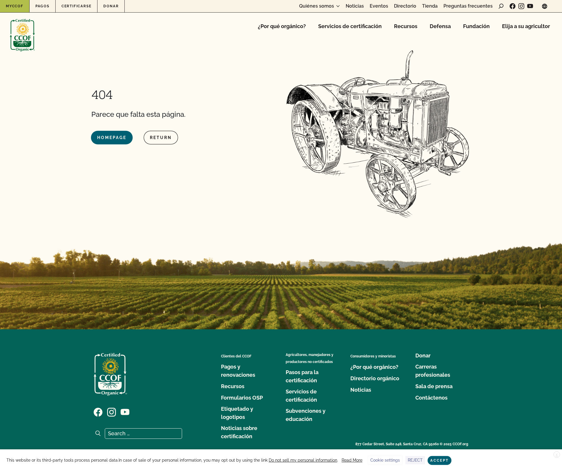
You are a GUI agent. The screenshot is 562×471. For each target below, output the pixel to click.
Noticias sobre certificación (239, 432)
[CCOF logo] (22, 29)
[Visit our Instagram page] (521, 6)
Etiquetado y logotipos (237, 413)
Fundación (476, 26)
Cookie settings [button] (385, 460)
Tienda (430, 6)
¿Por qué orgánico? (282, 26)
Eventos (379, 6)
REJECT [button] (415, 460)
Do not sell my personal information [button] (303, 460)
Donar (111, 6)
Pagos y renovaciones (238, 371)
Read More (352, 460)
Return (161, 137)
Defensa (440, 26)
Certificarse (76, 6)
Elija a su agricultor (526, 26)
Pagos (42, 6)
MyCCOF (14, 6)
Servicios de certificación (350, 26)
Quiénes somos (316, 6)
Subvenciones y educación (305, 415)
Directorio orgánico (374, 378)
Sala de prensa (434, 386)
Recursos (405, 26)
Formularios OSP (242, 398)
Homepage (111, 137)
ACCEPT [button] (439, 460)
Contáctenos (431, 398)
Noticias (355, 6)
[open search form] (501, 6)
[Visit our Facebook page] (512, 6)
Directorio (405, 6)
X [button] (557, 455)
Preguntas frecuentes (468, 6)
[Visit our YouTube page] (530, 6)
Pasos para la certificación (302, 376)
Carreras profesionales (432, 371)
